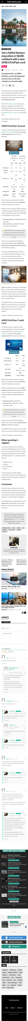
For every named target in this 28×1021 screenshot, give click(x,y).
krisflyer (4, 531)
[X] (6, 85)
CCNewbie (16, 713)
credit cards (12, 529)
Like (5, 956)
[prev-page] (23, 613)
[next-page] (25, 613)
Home (2, 6)
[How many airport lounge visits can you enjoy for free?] (14, 598)
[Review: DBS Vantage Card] (14, 579)
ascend (18, 528)
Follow (14, 956)
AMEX (14, 6)
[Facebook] (2, 85)
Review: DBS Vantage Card (10, 586)
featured (19, 529)
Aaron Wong (7, 69)
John (15, 672)
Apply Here (15, 153)
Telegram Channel (17, 519)
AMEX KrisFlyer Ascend (10, 104)
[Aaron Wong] (2, 70)
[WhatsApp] (13, 85)
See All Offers (14, 901)
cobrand (4, 529)
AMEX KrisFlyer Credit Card (11, 112)
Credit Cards (8, 6)
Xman (15, 774)
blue (23, 528)
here (2, 256)
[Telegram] (9, 85)
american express (6, 528)
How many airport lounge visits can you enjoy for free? (13, 606)
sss (14, 815)
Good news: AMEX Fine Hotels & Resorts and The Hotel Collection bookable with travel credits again (7, 562)
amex (14, 528)
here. (21, 315)
